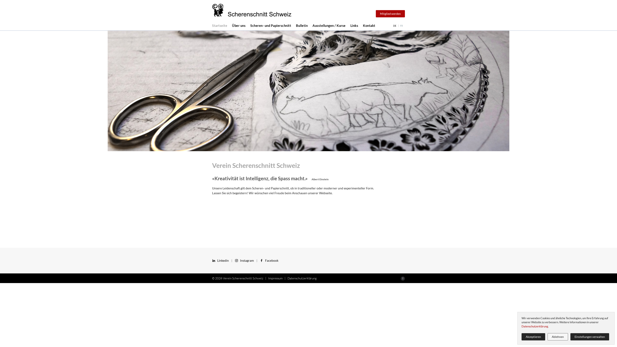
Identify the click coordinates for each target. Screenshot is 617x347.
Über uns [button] (239, 25)
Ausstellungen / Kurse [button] (329, 25)
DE (394, 26)
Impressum (275, 278)
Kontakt (369, 25)
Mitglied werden (390, 13)
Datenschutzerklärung (302, 278)
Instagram (246, 260)
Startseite (219, 25)
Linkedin (222, 260)
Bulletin (302, 25)
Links (354, 25)
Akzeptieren (533, 336)
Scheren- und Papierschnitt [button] (270, 25)
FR (401, 26)
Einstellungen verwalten (590, 336)
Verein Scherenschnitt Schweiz (243, 278)
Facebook (270, 260)
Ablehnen (558, 336)
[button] (403, 278)
